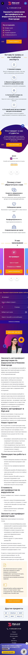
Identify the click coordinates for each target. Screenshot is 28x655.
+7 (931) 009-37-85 (15, 8)
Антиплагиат (14, 634)
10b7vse (5, 649)
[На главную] (13, 3)
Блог (14, 638)
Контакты (14, 640)
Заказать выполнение (14, 271)
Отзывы (14, 642)
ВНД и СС (19, 616)
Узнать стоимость (14, 41)
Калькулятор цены (8, 652)
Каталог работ (14, 636)
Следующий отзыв (17, 172)
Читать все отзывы (14, 144)
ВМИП (20, 613)
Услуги (14, 632)
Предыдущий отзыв (11, 172)
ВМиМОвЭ (13, 613)
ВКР (6, 613)
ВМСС (12, 616)
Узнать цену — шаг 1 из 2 (14, 332)
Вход (25, 3)
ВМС (6, 616)
